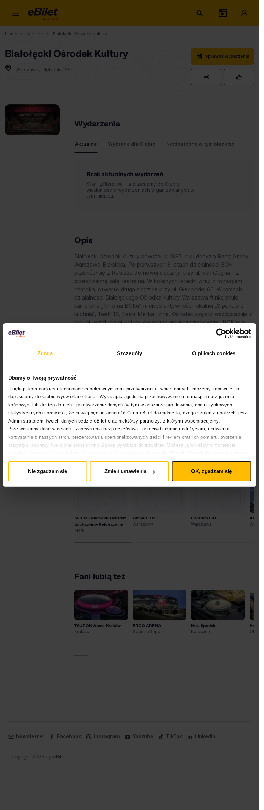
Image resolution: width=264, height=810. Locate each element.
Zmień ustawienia (125, 471)
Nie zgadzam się (47, 471)
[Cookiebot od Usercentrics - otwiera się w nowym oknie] (221, 333)
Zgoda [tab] (45, 353)
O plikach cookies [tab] (213, 353)
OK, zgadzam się (211, 471)
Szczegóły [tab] (129, 353)
